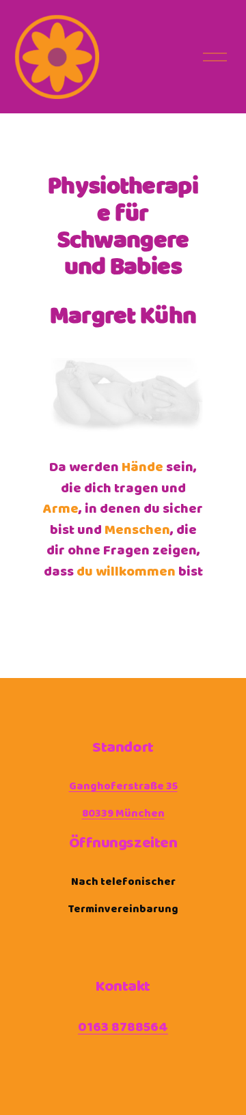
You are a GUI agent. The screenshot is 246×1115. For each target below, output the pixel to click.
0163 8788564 (123, 1027)
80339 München (123, 814)
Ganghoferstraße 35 (123, 786)
